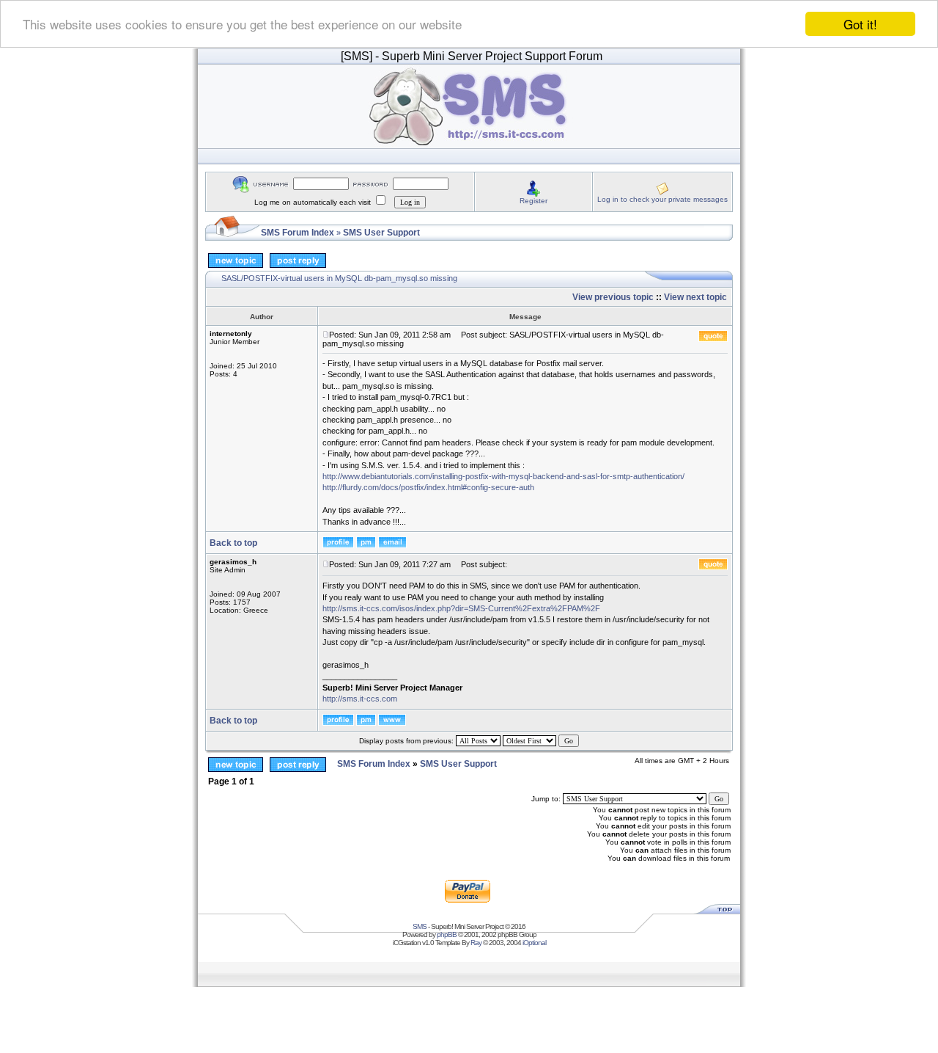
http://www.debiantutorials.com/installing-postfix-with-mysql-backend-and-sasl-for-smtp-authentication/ (503, 476)
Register (533, 201)
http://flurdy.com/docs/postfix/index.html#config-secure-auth (428, 487)
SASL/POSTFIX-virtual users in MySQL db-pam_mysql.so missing (339, 278)
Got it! (860, 24)
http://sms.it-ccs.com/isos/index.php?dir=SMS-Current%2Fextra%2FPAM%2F (461, 608)
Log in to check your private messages (662, 199)
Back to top (233, 543)
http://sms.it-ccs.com (359, 698)
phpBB (447, 934)
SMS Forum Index (297, 232)
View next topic (695, 297)
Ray (475, 943)
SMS (419, 926)
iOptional (534, 943)
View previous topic (613, 297)
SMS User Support (381, 232)
